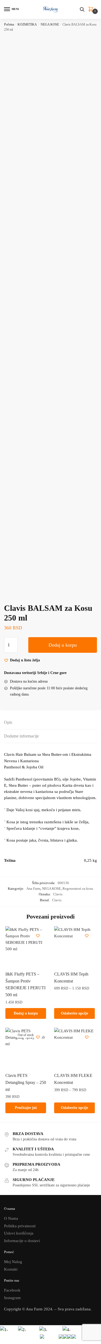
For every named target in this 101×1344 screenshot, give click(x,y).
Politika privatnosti (20, 1226)
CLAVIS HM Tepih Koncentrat (71, 977)
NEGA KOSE (50, 24)
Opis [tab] (8, 722)
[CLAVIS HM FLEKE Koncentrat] (74, 1048)
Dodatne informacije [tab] (21, 736)
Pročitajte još (26, 1108)
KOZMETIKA (27, 24)
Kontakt (11, 1269)
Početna (9, 24)
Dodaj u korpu (62, 645)
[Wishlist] (38, 936)
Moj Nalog (13, 1262)
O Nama (11, 1218)
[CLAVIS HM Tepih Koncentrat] (74, 946)
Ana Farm (33, 888)
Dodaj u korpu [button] (26, 1013)
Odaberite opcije (74, 1013)
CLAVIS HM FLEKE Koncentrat (73, 1079)
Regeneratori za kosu (77, 888)
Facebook (12, 1290)
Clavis (57, 894)
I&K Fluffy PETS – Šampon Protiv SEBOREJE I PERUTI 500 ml (25, 984)
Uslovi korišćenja (18, 1233)
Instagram (12, 1298)
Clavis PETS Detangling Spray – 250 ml (25, 1082)
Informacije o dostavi (22, 1241)
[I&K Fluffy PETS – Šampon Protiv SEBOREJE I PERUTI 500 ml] (25, 946)
